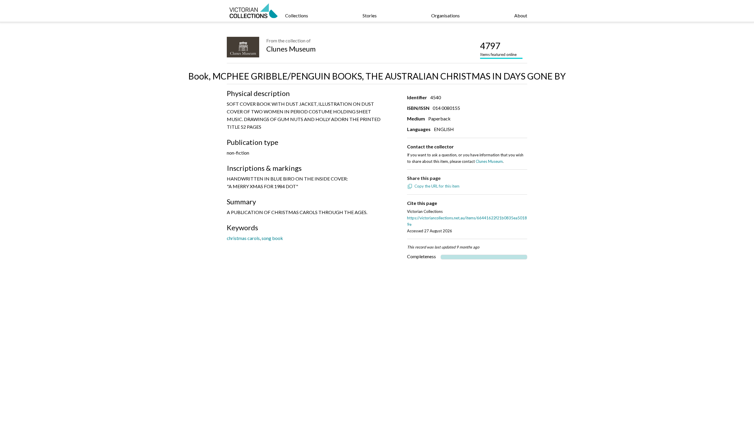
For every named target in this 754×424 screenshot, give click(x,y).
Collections (296, 15)
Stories (370, 15)
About (520, 15)
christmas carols (243, 238)
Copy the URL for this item (436, 186)
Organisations (445, 15)
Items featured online (498, 48)
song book (272, 238)
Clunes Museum (291, 48)
